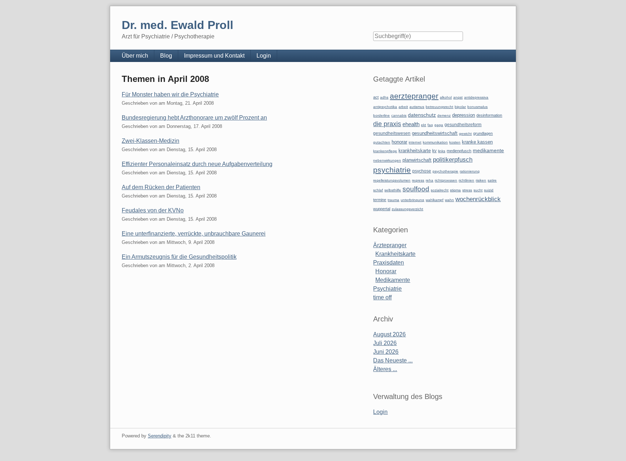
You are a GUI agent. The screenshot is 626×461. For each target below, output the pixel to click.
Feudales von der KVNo (153, 210)
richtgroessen (446, 180)
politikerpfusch (452, 159)
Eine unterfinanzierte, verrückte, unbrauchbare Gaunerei (194, 233)
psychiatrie (392, 170)
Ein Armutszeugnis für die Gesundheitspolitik (179, 257)
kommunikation (435, 142)
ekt (423, 125)
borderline (381, 115)
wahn (449, 200)
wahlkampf (434, 200)
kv (434, 150)
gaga (438, 125)
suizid (488, 190)
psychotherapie (445, 171)
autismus (416, 107)
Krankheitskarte (395, 254)
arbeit (403, 107)
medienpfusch (459, 151)
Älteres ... (385, 369)
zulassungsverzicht (407, 209)
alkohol (446, 97)
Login (263, 56)
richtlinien (466, 180)
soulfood (415, 189)
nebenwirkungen (387, 160)
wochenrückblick (478, 199)
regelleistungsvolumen (391, 180)
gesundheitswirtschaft (435, 133)
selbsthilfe (392, 190)
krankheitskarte (414, 150)
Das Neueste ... (393, 360)
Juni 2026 (385, 352)
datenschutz (422, 115)
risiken (481, 180)
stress (467, 190)
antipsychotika (385, 107)
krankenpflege (385, 151)
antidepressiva (476, 97)
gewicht (465, 134)
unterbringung (412, 200)
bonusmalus (477, 107)
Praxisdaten (388, 262)
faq (430, 125)
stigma (455, 190)
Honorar (385, 271)
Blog (166, 56)
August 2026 (389, 334)
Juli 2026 (385, 343)
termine (379, 200)
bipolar (460, 107)
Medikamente (392, 280)
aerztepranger (414, 96)
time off (382, 297)
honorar (399, 142)
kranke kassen (477, 142)
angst (458, 97)
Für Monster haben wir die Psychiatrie (170, 94)
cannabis (398, 115)
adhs (384, 97)
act (376, 97)
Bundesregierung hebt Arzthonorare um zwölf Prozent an (194, 118)
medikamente (488, 150)
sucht (478, 190)
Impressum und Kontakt (214, 56)
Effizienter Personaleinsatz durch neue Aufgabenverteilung (197, 164)
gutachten (381, 142)
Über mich (135, 56)
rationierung (470, 171)
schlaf (378, 190)
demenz (444, 115)
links (441, 151)
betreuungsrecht (439, 107)
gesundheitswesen (391, 133)
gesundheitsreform (463, 124)
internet (415, 142)
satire (492, 180)
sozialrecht (439, 190)
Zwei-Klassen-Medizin (150, 141)
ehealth (411, 124)
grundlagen (483, 133)
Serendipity (159, 436)
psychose (421, 171)
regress (418, 180)
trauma (393, 200)
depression (463, 115)
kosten (454, 142)
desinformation (489, 115)
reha (429, 180)
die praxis (387, 124)
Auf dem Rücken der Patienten (161, 187)
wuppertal (381, 209)
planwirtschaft (416, 160)
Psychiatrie (387, 289)
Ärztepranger (389, 245)
